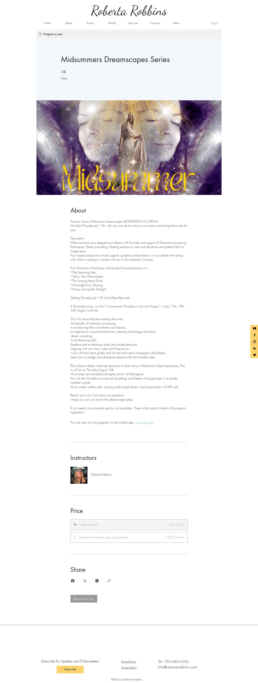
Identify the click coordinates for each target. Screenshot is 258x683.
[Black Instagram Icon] (254, 341)
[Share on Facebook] (72, 581)
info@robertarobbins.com (177, 667)
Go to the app (144, 422)
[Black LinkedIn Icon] (254, 348)
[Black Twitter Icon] (254, 355)
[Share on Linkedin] (97, 581)
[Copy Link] (109, 581)
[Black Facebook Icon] (254, 335)
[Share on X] (85, 581)
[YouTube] (254, 328)
